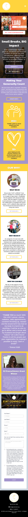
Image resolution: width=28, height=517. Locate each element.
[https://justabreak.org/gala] (14, 23)
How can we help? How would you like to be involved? (14, 438)
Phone (6, 425)
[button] (25, 6)
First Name (7, 413)
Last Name (7, 419)
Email (6, 431)
